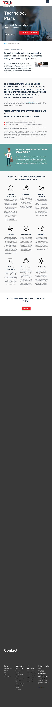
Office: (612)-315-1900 (42, 680)
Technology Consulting (31, 671)
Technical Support (7, 676)
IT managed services (30, 102)
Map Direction (41, 687)
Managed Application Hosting (20, 686)
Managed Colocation (20, 683)
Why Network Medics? (8, 668)
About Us (6, 670)
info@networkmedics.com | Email (43, 683)
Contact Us (26, 309)
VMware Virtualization (31, 677)
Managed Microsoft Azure (19, 680)
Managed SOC (18, 689)
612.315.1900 (9, 35)
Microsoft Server (30, 679)
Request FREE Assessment (29, 33)
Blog (5, 672)
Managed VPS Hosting (20, 678)
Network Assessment (31, 673)
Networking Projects (31, 675)
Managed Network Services (19, 675)
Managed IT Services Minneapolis (20, 671)
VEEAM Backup (30, 681)
